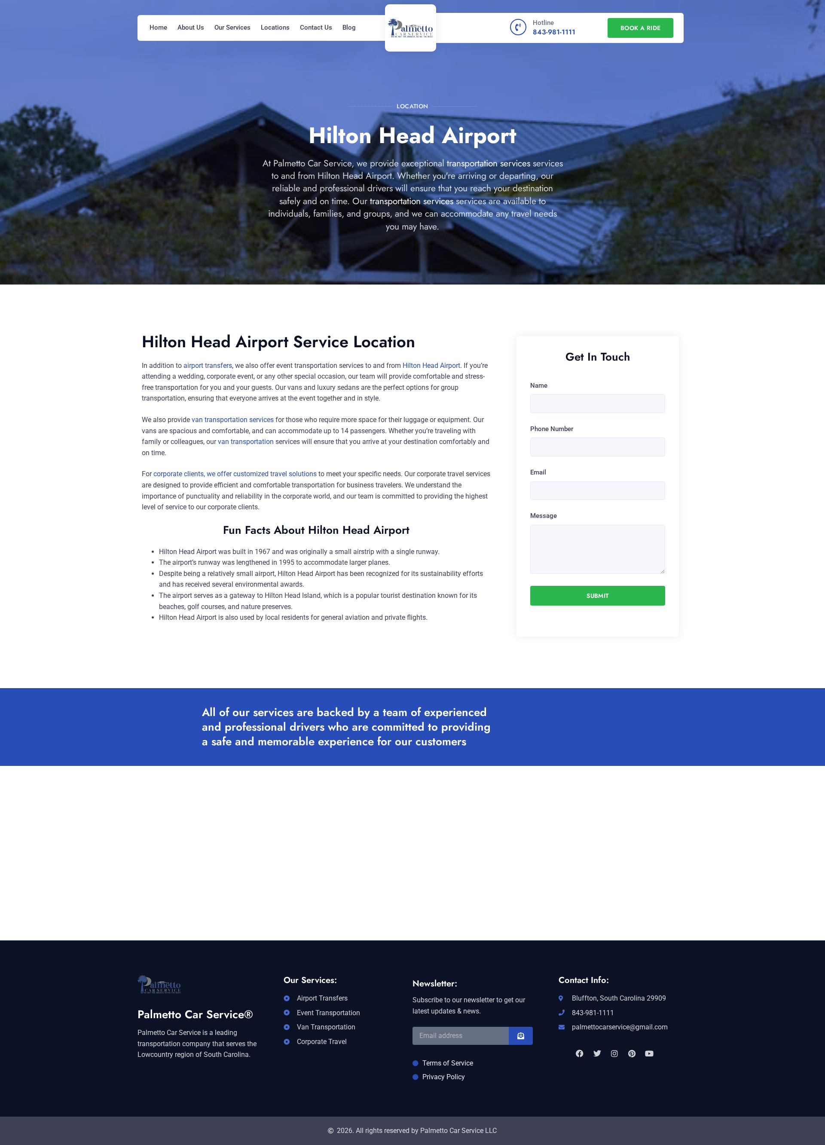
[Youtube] (649, 1053)
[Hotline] (518, 27)
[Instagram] (614, 1053)
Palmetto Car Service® (195, 1014)
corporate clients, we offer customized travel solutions (235, 474)
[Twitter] (597, 1053)
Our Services (232, 27)
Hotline (543, 23)
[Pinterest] (632, 1053)
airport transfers (207, 365)
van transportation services (233, 420)
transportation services (488, 163)
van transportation (246, 442)
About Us (190, 27)
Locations (275, 27)
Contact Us (316, 27)
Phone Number (551, 429)
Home (158, 27)
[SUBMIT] (521, 1036)
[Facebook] (580, 1053)
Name (538, 385)
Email (538, 472)
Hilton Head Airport (431, 365)
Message (543, 516)
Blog (349, 27)
